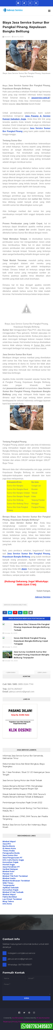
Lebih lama (42, 672)
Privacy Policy (17, 1022)
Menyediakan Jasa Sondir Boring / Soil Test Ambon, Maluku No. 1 (25, 809)
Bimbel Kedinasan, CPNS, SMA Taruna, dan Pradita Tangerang (25, 817)
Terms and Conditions (41, 1022)
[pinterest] (36, 3)
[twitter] (24, 3)
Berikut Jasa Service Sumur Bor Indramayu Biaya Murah (24, 826)
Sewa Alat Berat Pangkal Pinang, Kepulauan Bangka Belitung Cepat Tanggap (31, 641)
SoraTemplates (17, 1018)
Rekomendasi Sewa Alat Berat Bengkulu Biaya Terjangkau (24, 765)
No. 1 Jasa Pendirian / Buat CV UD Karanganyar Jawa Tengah (26, 773)
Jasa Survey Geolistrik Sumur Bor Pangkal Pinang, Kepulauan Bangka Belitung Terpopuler (31, 655)
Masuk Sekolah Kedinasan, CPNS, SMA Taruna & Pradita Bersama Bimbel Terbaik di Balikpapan (24, 795)
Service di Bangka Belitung (15, 605)
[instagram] (30, 3)
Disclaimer (28, 1022)
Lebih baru (11, 672)
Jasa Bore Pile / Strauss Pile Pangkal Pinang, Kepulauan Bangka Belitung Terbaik (32, 627)
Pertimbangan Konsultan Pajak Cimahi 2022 (22, 802)
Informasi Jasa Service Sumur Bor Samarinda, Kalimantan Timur (23, 757)
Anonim (7, 37)
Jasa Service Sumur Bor (20, 554)
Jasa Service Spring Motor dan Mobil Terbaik (22, 780)
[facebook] (18, 3)
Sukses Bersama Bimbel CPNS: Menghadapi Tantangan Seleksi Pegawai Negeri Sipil (23, 787)
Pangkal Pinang (14, 131)
